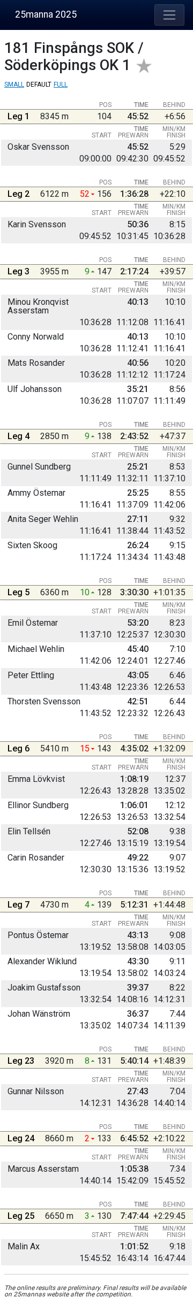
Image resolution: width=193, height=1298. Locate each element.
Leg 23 (21, 1061)
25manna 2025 (46, 14)
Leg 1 (18, 116)
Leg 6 (18, 748)
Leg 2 (18, 194)
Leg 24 (21, 1138)
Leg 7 (18, 905)
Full (61, 84)
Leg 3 (18, 271)
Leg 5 (18, 592)
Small (14, 84)
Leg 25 (21, 1216)
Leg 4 (18, 436)
